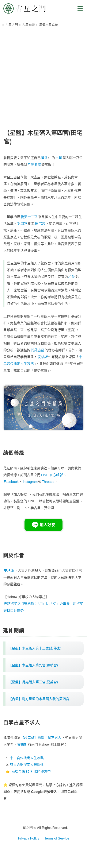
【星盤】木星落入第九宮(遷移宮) (33, 665)
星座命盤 (34, 164)
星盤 (44, 157)
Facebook (11, 481)
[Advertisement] (43, 75)
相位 (71, 276)
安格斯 (43, 356)
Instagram (30, 481)
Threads (48, 481)
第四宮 (22, 223)
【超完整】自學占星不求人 (41, 737)
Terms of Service (56, 838)
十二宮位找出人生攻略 (27, 757)
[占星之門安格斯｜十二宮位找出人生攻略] (43, 408)
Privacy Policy (28, 838)
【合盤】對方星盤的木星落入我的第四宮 (38, 698)
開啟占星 (37, 350)
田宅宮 (40, 223)
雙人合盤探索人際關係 (27, 764)
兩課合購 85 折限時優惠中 (31, 771)
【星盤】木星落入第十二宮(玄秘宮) (34, 648)
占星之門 (24, 8)
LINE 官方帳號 (52, 474)
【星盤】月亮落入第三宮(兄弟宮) (33, 681)
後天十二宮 (29, 216)
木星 (58, 157)
